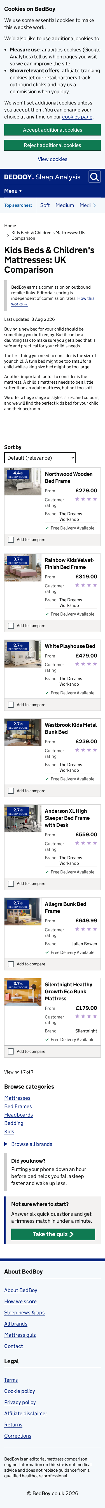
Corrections (17, 1436)
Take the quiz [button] (50, 1234)
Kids (9, 1131)
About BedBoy (20, 1290)
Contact (13, 1346)
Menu (11, 191)
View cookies (52, 159)
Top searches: (18, 205)
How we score (20, 1301)
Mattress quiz (20, 1335)
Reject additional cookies (52, 145)
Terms (11, 1380)
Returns (13, 1424)
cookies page (77, 116)
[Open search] (94, 176)
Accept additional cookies (52, 130)
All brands (15, 1324)
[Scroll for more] (93, 205)
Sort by (12, 447)
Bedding (13, 1123)
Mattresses (17, 1098)
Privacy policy (20, 1402)
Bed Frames (18, 1106)
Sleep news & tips (24, 1312)
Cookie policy (19, 1391)
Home (10, 225)
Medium (64, 205)
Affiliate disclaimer (25, 1413)
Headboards (18, 1115)
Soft (45, 205)
